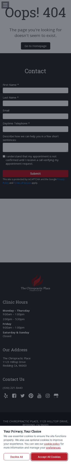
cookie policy (52, 443)
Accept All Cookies (49, 456)
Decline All (16, 456)
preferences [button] (53, 447)
